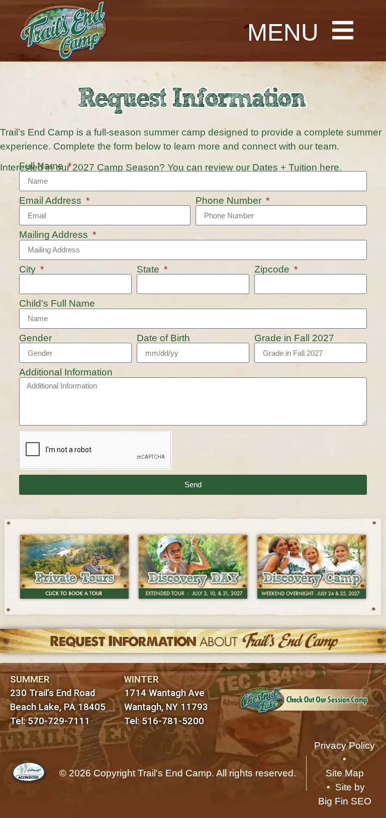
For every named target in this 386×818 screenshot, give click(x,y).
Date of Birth (163, 338)
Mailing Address (54, 235)
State (149, 270)
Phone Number (230, 201)
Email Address (51, 201)
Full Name (42, 166)
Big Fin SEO (344, 801)
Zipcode (273, 270)
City (28, 270)
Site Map (345, 773)
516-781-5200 (173, 721)
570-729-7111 (59, 721)
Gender (35, 338)
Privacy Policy (344, 745)
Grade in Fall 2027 (294, 338)
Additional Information (66, 372)
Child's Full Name (57, 304)
